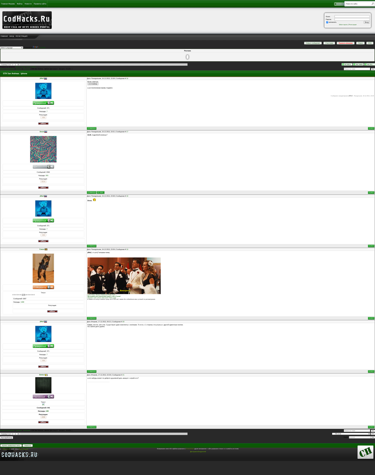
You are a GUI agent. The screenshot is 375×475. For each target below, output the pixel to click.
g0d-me (18, 67)
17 (127, 132)
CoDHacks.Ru (6, 449)
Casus (23, 67)
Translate (42, 47)
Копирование (190, 448)
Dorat (42, 132)
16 (127, 78)
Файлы (20, 4)
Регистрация (353, 24)
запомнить (332, 22)
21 (123, 375)
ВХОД (12, 36)
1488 (79, 302)
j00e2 (42, 78)
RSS (369, 43)
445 (47, 411)
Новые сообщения (313, 43)
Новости (28, 4)
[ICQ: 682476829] (100, 192)
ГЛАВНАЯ (4, 36)
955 (47, 175)
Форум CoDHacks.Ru (7, 69)
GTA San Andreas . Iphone (40, 69)
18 (127, 196)
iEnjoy (34, 67)
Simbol (42, 375)
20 (123, 322)
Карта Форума (23, 449)
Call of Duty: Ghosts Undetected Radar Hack (101, 295)
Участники (329, 43)
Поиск (360, 43)
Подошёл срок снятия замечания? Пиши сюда (101, 297)
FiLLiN (28, 67)
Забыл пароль (343, 24)
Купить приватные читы (11, 445)
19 (127, 249)
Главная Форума (8, 4)
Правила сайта (40, 4)
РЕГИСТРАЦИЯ (21, 36)
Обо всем (26, 69)
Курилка (19, 69)
